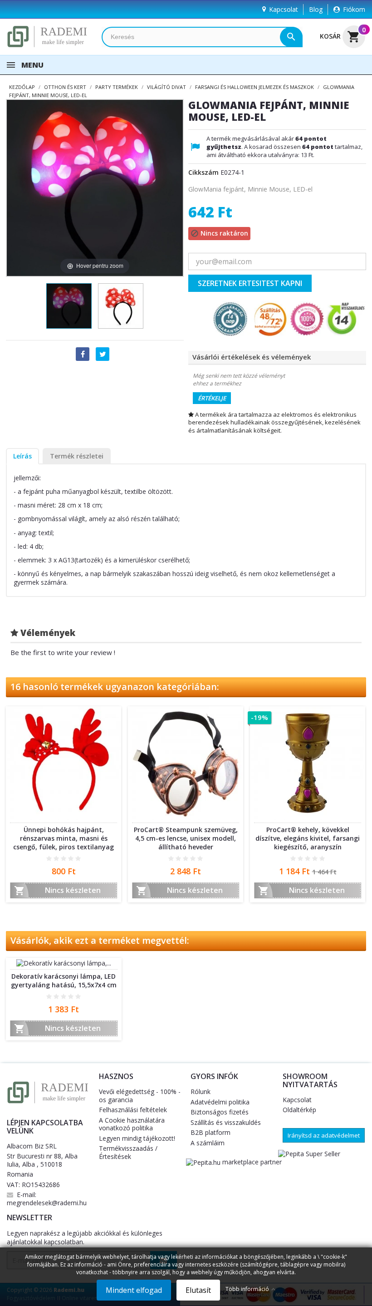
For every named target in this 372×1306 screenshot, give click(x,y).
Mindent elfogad (134, 1290)
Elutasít (198, 1290)
